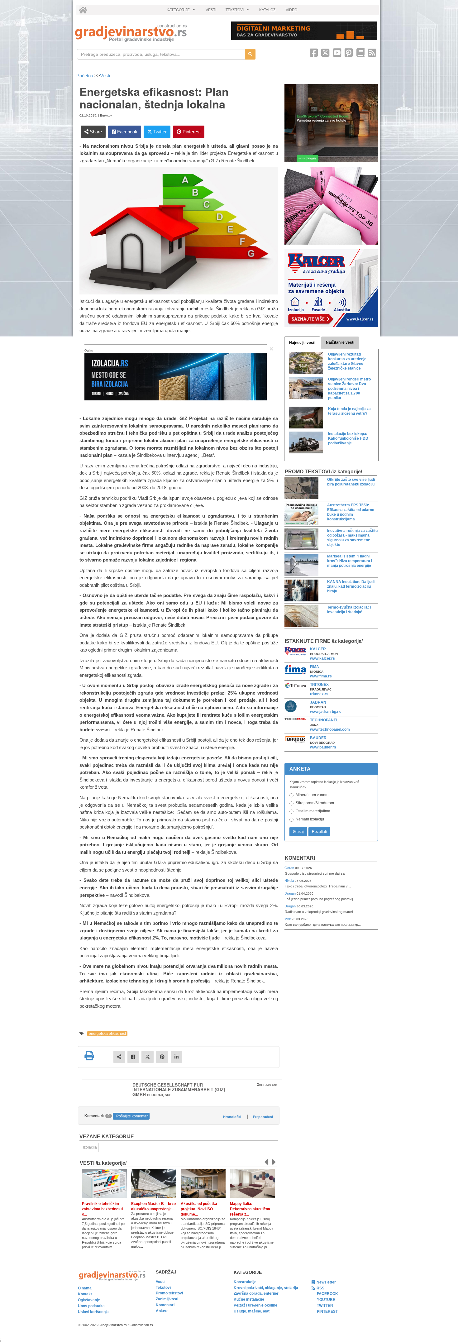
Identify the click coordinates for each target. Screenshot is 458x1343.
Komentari (300, 858)
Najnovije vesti (302, 343)
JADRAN (318, 702)
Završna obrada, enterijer (256, 1293)
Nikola (289, 880)
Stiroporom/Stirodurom (315, 803)
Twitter (159, 131)
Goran (289, 868)
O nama (85, 1288)
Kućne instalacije (249, 1299)
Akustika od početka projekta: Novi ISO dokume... (199, 1209)
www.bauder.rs (323, 747)
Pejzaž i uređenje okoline (255, 1305)
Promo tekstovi (169, 1293)
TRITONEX (319, 684)
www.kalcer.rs (322, 658)
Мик (288, 919)
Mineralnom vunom (312, 795)
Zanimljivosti (167, 1299)
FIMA (314, 667)
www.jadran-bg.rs (325, 712)
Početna (85, 75)
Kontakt (85, 1294)
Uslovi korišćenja (93, 1312)
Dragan (290, 893)
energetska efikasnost (107, 1033)
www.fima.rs (321, 676)
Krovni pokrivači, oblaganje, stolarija (266, 1288)
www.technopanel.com (330, 729)
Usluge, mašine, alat (252, 1311)
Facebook (126, 131)
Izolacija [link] (90, 1147)
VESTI (211, 10)
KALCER (318, 649)
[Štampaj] (89, 1055)
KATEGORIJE (182, 11)
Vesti (105, 75)
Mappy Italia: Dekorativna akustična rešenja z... (250, 1209)
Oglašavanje (89, 1300)
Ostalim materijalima (313, 811)
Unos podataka (91, 1306)
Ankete (162, 1311)
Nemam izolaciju (310, 819)
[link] (148, 33)
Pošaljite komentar (132, 1116)
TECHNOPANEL (324, 720)
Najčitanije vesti (340, 342)
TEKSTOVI (238, 11)
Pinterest (191, 131)
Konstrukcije (245, 1282)
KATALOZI (267, 10)
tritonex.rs (319, 694)
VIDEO (291, 10)
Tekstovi (163, 1287)
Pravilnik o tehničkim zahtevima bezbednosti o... (102, 1209)
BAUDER (318, 738)
